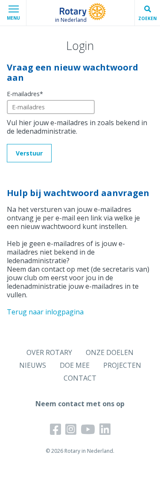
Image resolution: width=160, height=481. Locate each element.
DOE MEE (75, 365)
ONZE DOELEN (110, 352)
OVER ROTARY (49, 352)
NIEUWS (32, 365)
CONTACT (80, 378)
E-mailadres (25, 94)
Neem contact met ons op (80, 403)
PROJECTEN (122, 365)
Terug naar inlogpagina (45, 312)
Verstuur (29, 153)
